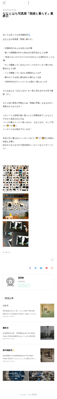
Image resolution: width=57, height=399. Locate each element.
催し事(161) (6, 252)
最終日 (6, 327)
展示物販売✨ (9, 350)
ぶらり (6, 305)
